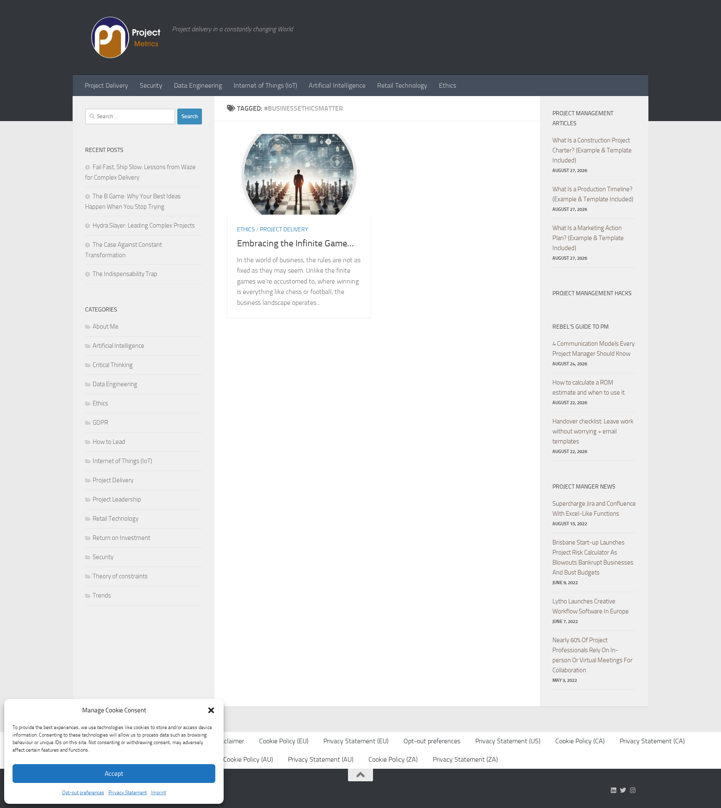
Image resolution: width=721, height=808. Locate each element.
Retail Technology (402, 85)
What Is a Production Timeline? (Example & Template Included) (592, 194)
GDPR (100, 422)
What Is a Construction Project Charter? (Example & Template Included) (592, 150)
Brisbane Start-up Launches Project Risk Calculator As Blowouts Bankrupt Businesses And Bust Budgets (592, 557)
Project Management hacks (592, 293)
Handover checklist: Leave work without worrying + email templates (592, 431)
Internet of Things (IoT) (265, 85)
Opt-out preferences (83, 792)
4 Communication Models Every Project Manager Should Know (593, 348)
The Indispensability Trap (125, 274)
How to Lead (109, 442)
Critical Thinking (113, 365)
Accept (114, 774)
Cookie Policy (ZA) (393, 759)
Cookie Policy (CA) (580, 741)
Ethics (447, 85)
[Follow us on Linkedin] (613, 790)
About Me (105, 326)
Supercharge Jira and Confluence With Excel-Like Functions (594, 508)
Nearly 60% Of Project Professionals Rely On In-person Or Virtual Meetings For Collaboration (592, 655)
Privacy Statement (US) (507, 741)
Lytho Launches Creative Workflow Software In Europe (590, 606)
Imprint (158, 792)
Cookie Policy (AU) (248, 759)
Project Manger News (583, 486)
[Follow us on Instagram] (633, 790)
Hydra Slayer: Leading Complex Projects (144, 225)
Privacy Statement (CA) (652, 741)
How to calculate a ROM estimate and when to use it (588, 387)
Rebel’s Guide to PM (580, 326)
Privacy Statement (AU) (320, 759)
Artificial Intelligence (337, 85)
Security (151, 85)
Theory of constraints (120, 576)
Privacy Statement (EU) (355, 741)
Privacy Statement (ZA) (465, 759)
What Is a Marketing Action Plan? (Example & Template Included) (588, 238)
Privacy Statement (127, 792)
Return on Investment (121, 538)
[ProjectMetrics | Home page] (124, 37)
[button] (211, 710)
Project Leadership (117, 499)
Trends (102, 595)
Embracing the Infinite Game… (295, 243)
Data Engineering (198, 85)
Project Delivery (106, 85)
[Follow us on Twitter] (623, 790)
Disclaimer (230, 741)
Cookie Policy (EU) (283, 741)
